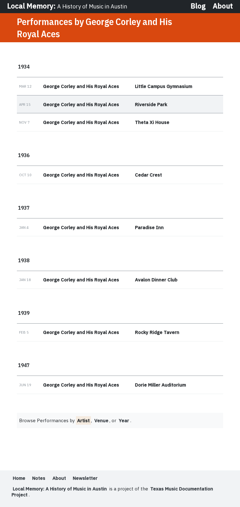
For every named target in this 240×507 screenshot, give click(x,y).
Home (19, 478)
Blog (198, 6)
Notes (38, 478)
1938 (23, 260)
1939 (23, 312)
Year (124, 420)
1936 (23, 155)
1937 (23, 207)
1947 (23, 365)
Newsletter (85, 478)
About (223, 6)
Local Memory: (67, 5)
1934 (23, 66)
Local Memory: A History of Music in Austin (60, 489)
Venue (101, 420)
